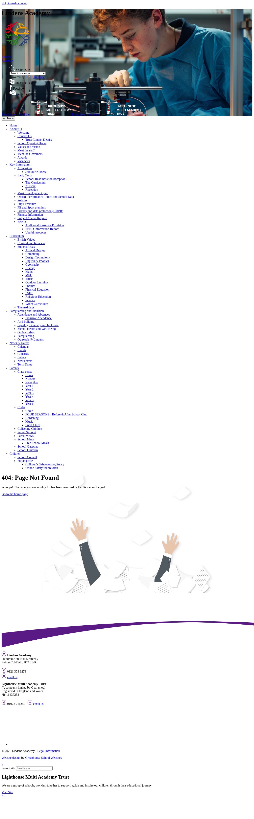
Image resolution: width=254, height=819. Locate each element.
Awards (22, 157)
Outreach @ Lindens (30, 339)
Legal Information (48, 751)
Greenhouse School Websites (43, 757)
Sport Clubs (32, 425)
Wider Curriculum (36, 303)
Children (15, 453)
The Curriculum (35, 182)
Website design (11, 757)
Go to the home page (15, 494)
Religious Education (38, 296)
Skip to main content (14, 3)
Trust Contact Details (38, 139)
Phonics (30, 286)
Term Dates (24, 364)
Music (29, 278)
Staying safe (25, 460)
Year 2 (29, 389)
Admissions (24, 168)
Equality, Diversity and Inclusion (38, 325)
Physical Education (37, 289)
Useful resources (35, 232)
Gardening (32, 418)
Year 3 (29, 393)
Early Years (24, 175)
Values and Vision (28, 146)
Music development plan (32, 193)
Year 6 (29, 403)
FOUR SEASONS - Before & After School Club (56, 414)
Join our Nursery (35, 171)
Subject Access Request (32, 218)
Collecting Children (29, 428)
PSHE (29, 293)
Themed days (25, 307)
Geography (32, 264)
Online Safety (26, 332)
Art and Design (35, 250)
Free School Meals (37, 443)
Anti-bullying (25, 321)
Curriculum (17, 236)
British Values (26, 239)
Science (30, 300)
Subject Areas (26, 246)
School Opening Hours (31, 143)
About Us (16, 129)
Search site (8, 768)
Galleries (23, 353)
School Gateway (27, 446)
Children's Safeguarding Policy (44, 464)
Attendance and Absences (33, 314)
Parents (14, 368)
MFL (28, 275)
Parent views (25, 435)
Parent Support (26, 432)
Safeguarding (25, 336)
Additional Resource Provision (44, 225)
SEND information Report (42, 229)
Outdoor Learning (36, 282)
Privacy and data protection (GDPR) (40, 211)
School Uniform (27, 450)
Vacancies (23, 161)
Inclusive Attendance (38, 318)
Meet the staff (26, 150)
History (30, 268)
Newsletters (24, 361)
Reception (31, 189)
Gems (29, 375)
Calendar (23, 346)
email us (12, 677)
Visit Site (7, 792)
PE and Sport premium (31, 207)
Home (13, 125)
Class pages (24, 371)
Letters (21, 357)
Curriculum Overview (31, 243)
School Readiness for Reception (45, 179)
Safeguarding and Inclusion (27, 311)
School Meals (26, 439)
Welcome (23, 132)
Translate (39, 77)
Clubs (21, 407)
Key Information (20, 164)
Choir (29, 410)
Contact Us (24, 136)
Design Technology (37, 257)
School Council (27, 457)
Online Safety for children (41, 468)
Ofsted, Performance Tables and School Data (45, 196)
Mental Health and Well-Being (36, 328)
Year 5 (29, 400)
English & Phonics (37, 261)
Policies (22, 200)
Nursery (30, 186)
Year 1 (29, 385)
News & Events (19, 343)
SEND (21, 221)
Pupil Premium (26, 204)
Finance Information (30, 214)
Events (21, 350)
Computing (32, 253)
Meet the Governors (29, 154)
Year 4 (29, 396)
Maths (29, 271)
